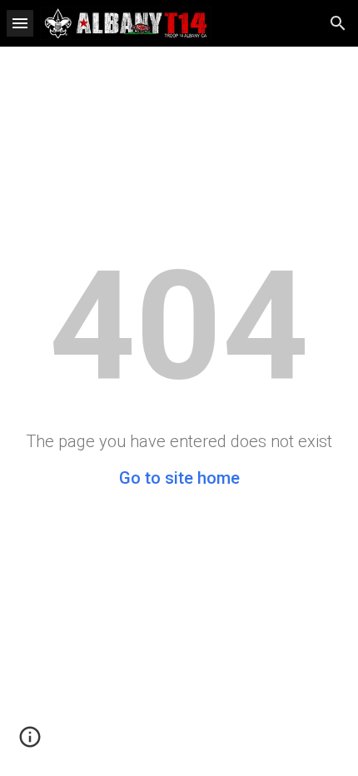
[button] (20, 23)
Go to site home (179, 478)
